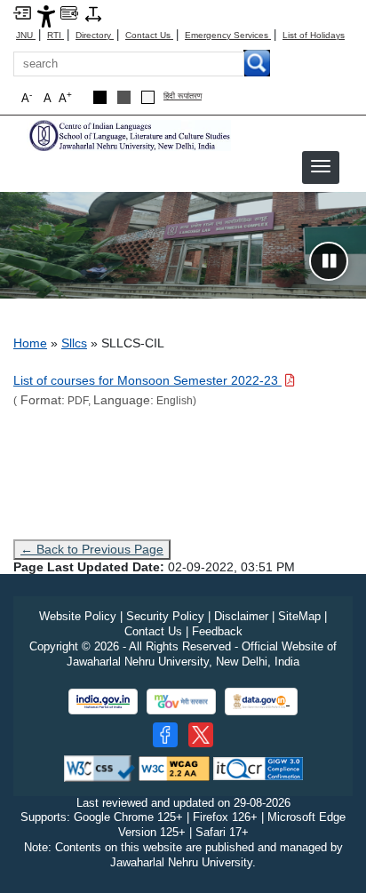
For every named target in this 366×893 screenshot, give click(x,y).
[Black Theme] (100, 97)
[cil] (129, 134)
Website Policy (77, 616)
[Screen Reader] (69, 12)
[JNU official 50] (200, 734)
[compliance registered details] (258, 767)
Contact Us (149, 35)
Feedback (217, 631)
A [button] (65, 97)
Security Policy (165, 616)
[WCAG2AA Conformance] (174, 767)
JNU (26, 35)
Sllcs (74, 343)
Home (30, 343)
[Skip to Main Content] (22, 12)
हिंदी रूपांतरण (182, 96)
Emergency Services (228, 35)
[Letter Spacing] (93, 13)
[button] (320, 166)
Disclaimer (241, 616)
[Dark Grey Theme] (124, 97)
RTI (55, 35)
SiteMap (299, 616)
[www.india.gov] (103, 701)
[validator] (99, 767)
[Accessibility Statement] (46, 15)
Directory (95, 35)
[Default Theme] (148, 97)
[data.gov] (261, 701)
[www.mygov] (181, 701)
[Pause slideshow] (328, 261)
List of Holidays (313, 35)
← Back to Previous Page (91, 549)
